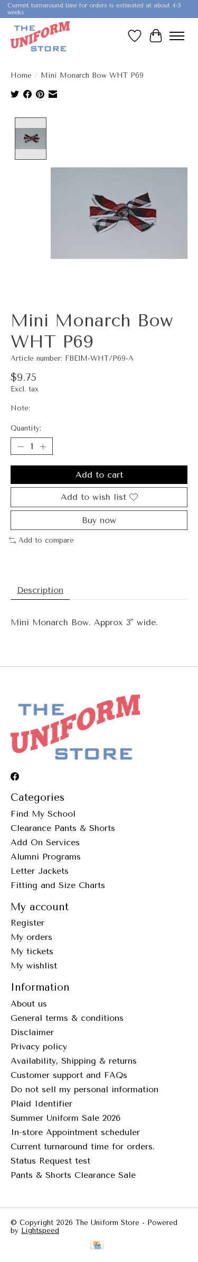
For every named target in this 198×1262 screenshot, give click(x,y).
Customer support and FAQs (69, 1075)
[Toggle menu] (176, 36)
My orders (31, 937)
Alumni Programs (46, 857)
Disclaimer (32, 1032)
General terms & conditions (67, 1018)
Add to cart (99, 475)
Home (21, 75)
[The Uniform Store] (40, 36)
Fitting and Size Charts (58, 885)
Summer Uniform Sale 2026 (65, 1118)
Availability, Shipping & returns (74, 1061)
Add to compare (46, 540)
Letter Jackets (40, 871)
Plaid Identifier (41, 1104)
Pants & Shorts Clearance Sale (73, 1175)
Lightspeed (40, 1230)
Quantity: (26, 428)
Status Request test (50, 1161)
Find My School (43, 814)
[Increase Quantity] (43, 446)
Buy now (99, 520)
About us (29, 1004)
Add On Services (45, 842)
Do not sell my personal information (84, 1089)
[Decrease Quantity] (20, 446)
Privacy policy (39, 1046)
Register (27, 923)
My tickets (32, 951)
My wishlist (34, 966)
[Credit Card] (96, 1246)
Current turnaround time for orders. (83, 1146)
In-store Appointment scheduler (75, 1132)
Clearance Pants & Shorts (63, 828)
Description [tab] (40, 590)
